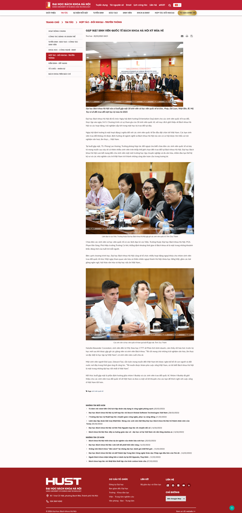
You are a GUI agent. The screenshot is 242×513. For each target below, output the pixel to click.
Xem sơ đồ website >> (185, 511)
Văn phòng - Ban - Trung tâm (121, 500)
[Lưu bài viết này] (192, 36)
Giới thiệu (51, 13)
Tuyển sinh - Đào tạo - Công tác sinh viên (63, 43)
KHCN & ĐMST (143, 13)
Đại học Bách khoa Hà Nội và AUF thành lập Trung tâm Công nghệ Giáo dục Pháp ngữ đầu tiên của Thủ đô (134, 453)
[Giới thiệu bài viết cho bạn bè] (182, 36)
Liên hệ (153, 5)
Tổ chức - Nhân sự (57, 69)
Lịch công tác (140, 5)
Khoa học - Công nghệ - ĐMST (62, 50)
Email (128, 5)
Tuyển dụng (102, 5)
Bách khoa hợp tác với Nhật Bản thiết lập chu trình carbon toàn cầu (117, 461)
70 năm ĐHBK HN (187, 13)
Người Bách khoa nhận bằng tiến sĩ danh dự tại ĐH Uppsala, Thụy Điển (119, 457)
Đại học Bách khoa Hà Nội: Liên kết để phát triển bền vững (114, 445)
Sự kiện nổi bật (80, 13)
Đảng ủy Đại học (116, 484)
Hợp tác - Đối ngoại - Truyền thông (61, 56)
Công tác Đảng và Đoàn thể (62, 37)
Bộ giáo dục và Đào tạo (151, 484)
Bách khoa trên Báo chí (60, 74)
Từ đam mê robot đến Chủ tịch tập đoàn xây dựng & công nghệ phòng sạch (121, 409)
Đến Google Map (174, 499)
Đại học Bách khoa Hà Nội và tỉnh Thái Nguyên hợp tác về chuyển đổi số (119, 428)
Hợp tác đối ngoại (164, 13)
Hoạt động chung (57, 31)
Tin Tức (64, 13)
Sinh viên (127, 13)
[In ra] (187, 36)
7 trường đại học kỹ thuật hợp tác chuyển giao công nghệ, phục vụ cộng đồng (122, 417)
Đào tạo (113, 13)
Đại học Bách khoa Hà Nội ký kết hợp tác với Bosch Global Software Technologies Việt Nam (128, 413)
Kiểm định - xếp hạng (58, 63)
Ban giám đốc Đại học (118, 488)
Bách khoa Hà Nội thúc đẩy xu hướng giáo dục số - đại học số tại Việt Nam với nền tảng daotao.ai (130, 432)
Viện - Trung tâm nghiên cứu (121, 496)
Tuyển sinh (98, 13)
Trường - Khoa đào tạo (119, 492)
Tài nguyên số (117, 5)
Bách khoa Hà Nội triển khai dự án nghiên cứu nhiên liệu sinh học (116, 441)
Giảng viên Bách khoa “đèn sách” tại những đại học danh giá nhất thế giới (121, 449)
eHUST (162, 5)
